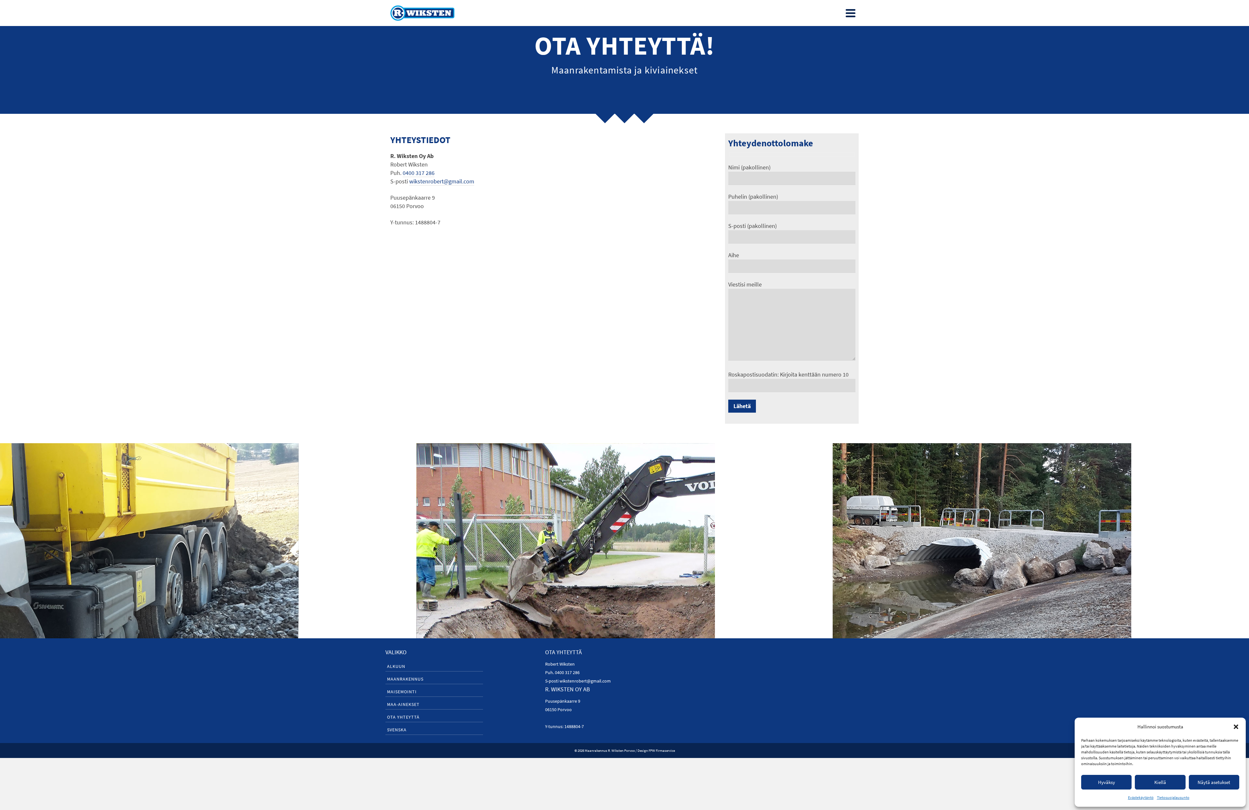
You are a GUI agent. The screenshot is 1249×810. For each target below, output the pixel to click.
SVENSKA (397, 730)
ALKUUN (396, 666)
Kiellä (1160, 782)
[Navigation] (850, 13)
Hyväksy (1106, 782)
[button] (1236, 727)
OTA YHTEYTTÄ (403, 717)
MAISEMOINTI (402, 692)
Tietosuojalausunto (1173, 797)
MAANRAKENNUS (405, 679)
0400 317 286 (419, 173)
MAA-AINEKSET (403, 704)
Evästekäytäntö (1141, 797)
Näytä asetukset (1214, 782)
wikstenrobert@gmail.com (441, 181)
